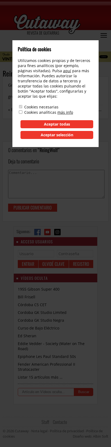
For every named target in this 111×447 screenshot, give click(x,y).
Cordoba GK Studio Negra (41, 320)
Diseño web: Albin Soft (90, 436)
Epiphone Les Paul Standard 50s (47, 356)
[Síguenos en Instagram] (57, 232)
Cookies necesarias (41, 106)
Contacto (60, 422)
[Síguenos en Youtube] (47, 232)
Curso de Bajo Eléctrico (38, 328)
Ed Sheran (27, 335)
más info (65, 112)
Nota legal (39, 430)
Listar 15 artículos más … (40, 377)
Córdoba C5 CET (32, 304)
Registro (81, 264)
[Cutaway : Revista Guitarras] (47, 24)
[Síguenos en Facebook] (37, 232)
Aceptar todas (57, 124)
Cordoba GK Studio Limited (42, 312)
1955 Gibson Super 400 (39, 289)
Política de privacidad (67, 430)
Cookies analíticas (40, 112)
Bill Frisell (26, 296)
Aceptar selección (57, 134)
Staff (45, 422)
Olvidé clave (53, 264)
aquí (67, 70)
